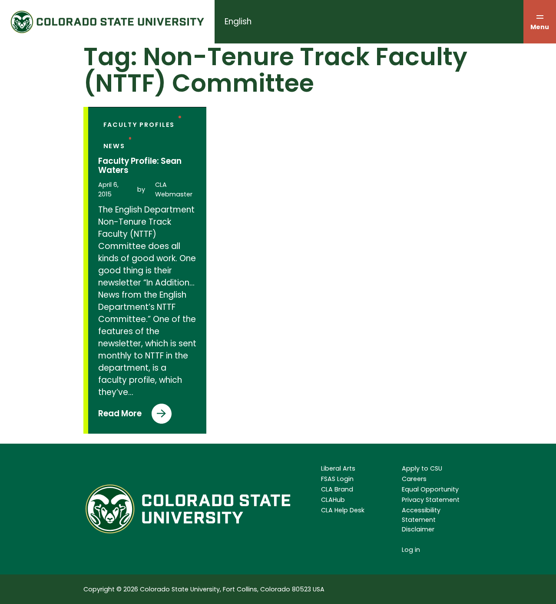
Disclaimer (418, 529)
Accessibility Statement (421, 515)
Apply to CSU (422, 468)
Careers (414, 479)
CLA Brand (337, 489)
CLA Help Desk (342, 510)
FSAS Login (337, 479)
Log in (411, 549)
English (238, 21)
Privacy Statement (431, 499)
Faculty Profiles (139, 124)
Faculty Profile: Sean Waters (140, 166)
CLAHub (333, 499)
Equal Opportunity (430, 489)
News (114, 146)
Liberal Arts (338, 468)
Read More (120, 416)
